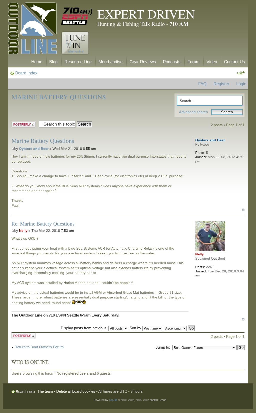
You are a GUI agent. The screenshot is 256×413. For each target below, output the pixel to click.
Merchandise (110, 61)
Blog (53, 61)
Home (36, 61)
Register (221, 83)
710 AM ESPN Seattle (76, 16)
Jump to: (163, 347)
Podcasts (171, 61)
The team (45, 391)
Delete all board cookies (75, 391)
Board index (26, 73)
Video (211, 61)
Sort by (136, 328)
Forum (194, 61)
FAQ (202, 83)
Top (243, 210)
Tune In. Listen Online (75, 43)
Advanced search (193, 112)
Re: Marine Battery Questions (43, 224)
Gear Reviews (143, 61)
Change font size (240, 73)
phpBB (113, 399)
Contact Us (234, 61)
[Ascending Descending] (179, 328)
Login (241, 83)
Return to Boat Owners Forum (39, 347)
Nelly (23, 231)
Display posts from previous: (84, 328)
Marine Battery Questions (59, 96)
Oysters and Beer (33, 149)
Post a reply (21, 124)
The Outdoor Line (32, 29)
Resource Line (78, 61)
